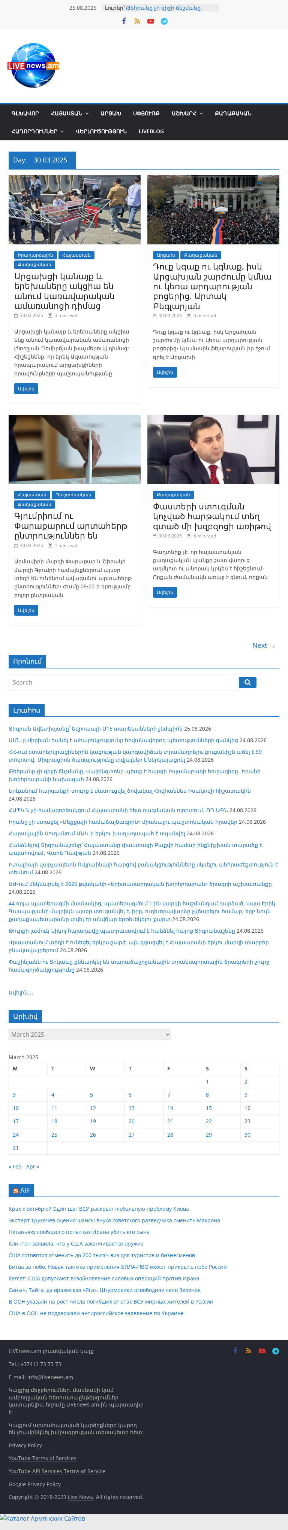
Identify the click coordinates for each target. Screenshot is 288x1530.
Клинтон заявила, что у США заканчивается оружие (76, 1243)
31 (16, 1147)
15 (209, 1108)
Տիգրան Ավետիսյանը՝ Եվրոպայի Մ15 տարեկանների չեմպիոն (96, 728)
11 (54, 1108)
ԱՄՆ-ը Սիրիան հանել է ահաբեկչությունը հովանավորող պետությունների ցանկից (123, 740)
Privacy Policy (25, 1445)
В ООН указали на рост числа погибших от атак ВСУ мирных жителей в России (111, 1301)
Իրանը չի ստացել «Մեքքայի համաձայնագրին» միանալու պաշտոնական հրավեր (123, 821)
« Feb (15, 1166)
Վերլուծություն (101, 131)
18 (54, 1121)
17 (16, 1121)
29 (209, 1134)
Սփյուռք (146, 113)
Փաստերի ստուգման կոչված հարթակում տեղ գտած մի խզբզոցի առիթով (212, 515)
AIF (25, 1190)
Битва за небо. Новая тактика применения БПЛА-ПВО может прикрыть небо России (118, 1266)
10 (16, 1108)
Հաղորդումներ (34, 131)
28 (170, 1134)
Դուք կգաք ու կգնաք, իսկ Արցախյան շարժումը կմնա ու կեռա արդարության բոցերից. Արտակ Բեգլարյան (212, 285)
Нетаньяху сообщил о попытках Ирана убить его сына (79, 1231)
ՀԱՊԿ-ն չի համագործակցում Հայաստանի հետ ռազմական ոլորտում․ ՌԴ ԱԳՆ (118, 810)
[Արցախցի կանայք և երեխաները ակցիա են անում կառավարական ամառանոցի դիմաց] (75, 180)
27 (132, 1134)
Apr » (32, 1166)
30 (247, 1134)
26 (93, 1134)
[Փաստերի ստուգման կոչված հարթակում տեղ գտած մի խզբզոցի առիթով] (213, 419)
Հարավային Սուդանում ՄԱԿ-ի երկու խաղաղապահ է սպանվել (97, 833)
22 (209, 1121)
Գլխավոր (25, 113)
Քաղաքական (233, 113)
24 (16, 1134)
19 (93, 1121)
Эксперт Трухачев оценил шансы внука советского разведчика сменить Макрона (114, 1220)
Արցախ (110, 113)
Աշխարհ (184, 113)
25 (54, 1134)
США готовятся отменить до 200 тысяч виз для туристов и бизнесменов (102, 1255)
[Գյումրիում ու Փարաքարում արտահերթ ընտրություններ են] (75, 419)
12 (93, 1108)
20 (132, 1121)
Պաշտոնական (74, 494)
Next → (264, 645)
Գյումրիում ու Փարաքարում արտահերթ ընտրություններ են (71, 525)
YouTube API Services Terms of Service (57, 1471)
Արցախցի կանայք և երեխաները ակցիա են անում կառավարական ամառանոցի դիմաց (64, 290)
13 (132, 1108)
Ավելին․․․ (21, 992)
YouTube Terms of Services (42, 1458)
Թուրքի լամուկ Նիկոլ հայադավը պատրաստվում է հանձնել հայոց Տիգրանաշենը (122, 930)
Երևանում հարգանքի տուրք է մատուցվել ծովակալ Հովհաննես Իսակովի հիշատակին (130, 790)
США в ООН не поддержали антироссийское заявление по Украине (96, 1313)
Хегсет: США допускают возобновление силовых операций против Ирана (104, 1278)
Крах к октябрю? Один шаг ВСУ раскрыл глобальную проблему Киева (99, 1208)
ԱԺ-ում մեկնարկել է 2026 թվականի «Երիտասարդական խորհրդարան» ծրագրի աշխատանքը (140, 883)
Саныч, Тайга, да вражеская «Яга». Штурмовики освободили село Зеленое (105, 1289)
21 (170, 1121)
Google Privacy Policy (35, 1484)
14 (170, 1108)
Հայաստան (66, 113)
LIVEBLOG (151, 131)
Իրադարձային (35, 255)
